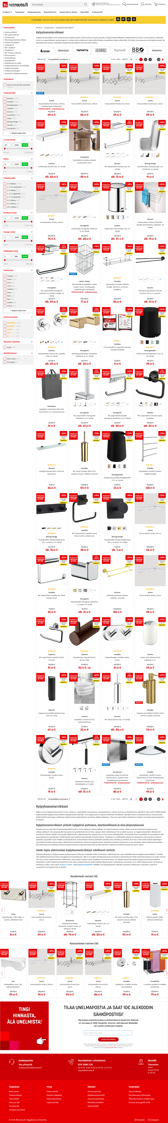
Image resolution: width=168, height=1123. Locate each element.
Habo (11, 118)
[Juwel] (101, 50)
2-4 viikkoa (13, 190)
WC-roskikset (9, 48)
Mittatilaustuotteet (96, 1102)
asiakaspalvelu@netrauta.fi (30, 1067)
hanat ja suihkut (66, 865)
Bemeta (12, 98)
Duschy (12, 112)
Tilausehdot (14, 1099)
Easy (10, 282)
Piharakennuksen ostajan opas (141, 1099)
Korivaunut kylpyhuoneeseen (16, 73)
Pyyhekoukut (9, 60)
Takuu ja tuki (14, 1102)
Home (11, 279)
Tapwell (12, 108)
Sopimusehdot (53, 1102)
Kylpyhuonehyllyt (11, 68)
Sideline (11, 289)
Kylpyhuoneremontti (96, 1095)
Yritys (49, 1086)
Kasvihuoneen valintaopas (140, 1095)
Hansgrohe (13, 128)
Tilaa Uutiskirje (108, 1039)
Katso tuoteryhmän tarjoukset (18, 86)
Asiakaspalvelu (34, 12)
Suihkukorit (9, 45)
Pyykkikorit (8, 50)
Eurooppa (12, 362)
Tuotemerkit (97, 12)
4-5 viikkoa (13, 200)
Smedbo (12, 102)
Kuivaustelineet (10, 32)
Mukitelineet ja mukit (12, 63)
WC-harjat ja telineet (12, 53)
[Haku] (86, 4)
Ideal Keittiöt (93, 1106)
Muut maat (13, 359)
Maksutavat (14, 1091)
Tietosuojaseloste (54, 1099)
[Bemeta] (82, 50)
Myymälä (152, 1060)
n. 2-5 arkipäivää (15, 194)
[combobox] (59, 4)
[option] (42, 155)
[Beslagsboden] (138, 50)
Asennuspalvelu (94, 1091)
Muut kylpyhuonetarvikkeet (15, 40)
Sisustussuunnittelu (96, 1099)
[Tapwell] (119, 50)
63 (159, 59)
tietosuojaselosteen (111, 1047)
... (154, 59)
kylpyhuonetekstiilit (85, 865)
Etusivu (39, 28)
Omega (12, 276)
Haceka (11, 125)
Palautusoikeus (15, 1095)
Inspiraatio (134, 1086)
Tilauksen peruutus (17, 1110)
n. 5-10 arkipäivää (16, 187)
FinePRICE (13, 115)
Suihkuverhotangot (12, 71)
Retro (10, 292)
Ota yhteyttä (25, 1064)
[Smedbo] (45, 50)
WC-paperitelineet (11, 35)
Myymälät (84, 12)
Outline (11, 302)
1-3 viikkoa (14, 184)
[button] (18, 133)
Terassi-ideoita (135, 1091)
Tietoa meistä (52, 1091)
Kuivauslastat (9, 55)
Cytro (10, 286)
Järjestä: (41, 59)
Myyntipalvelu (50, 12)
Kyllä (11, 347)
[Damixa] (63, 50)
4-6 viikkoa (13, 204)
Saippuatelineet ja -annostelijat (16, 66)
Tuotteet (6, 12)
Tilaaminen (14, 1086)
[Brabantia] (157, 50)
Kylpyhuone (49, 28)
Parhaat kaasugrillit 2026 (139, 1102)
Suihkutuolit (9, 37)
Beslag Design (14, 122)
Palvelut (91, 1086)
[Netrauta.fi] (15, 4)
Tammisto (153, 1064)
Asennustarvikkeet (11, 42)
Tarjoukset (19, 12)
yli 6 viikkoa (12, 207)
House (11, 306)
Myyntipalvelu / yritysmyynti (91, 1060)
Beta (10, 296)
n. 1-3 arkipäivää (15, 197)
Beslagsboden (14, 105)
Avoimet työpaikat (54, 1095)
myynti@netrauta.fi (86, 1070)
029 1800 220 (85, 1064)
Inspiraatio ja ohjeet (68, 12)
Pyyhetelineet (9, 58)
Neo (10, 299)
